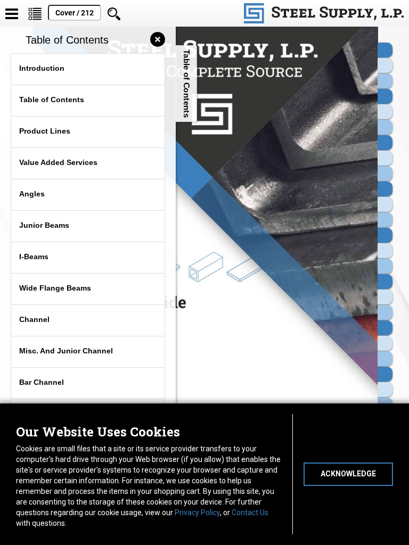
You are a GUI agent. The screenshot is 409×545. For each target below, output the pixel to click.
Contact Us (250, 512)
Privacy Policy (197, 512)
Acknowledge (348, 473)
